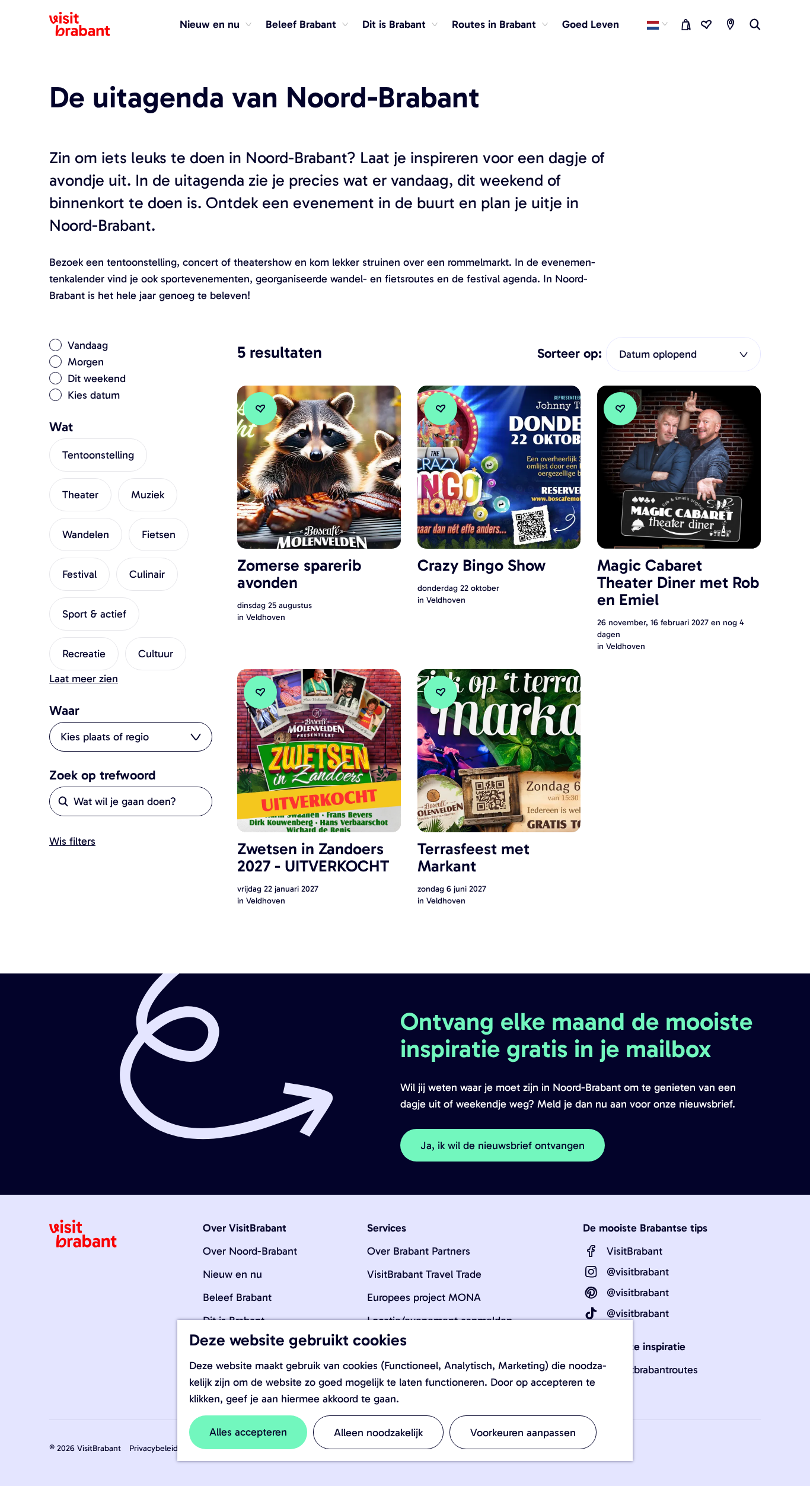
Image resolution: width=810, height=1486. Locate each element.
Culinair (147, 574)
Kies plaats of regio (104, 736)
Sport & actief (94, 614)
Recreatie (84, 653)
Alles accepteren (248, 1432)
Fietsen (159, 534)
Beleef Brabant (237, 1297)
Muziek (147, 494)
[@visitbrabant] (591, 1272)
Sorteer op (569, 353)
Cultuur (155, 653)
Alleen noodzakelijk (378, 1432)
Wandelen (85, 534)
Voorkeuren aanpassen (523, 1432)
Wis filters (72, 841)
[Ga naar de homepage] (86, 24)
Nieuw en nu (232, 1274)
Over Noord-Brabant (250, 1251)
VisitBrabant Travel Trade (424, 1274)
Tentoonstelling (98, 455)
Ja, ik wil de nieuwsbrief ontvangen (502, 1145)
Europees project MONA (424, 1297)
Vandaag (88, 345)
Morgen (86, 361)
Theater (80, 494)
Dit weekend (97, 378)
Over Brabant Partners (418, 1251)
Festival (79, 574)
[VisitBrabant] (591, 1251)
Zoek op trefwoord (102, 775)
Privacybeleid (153, 1448)
